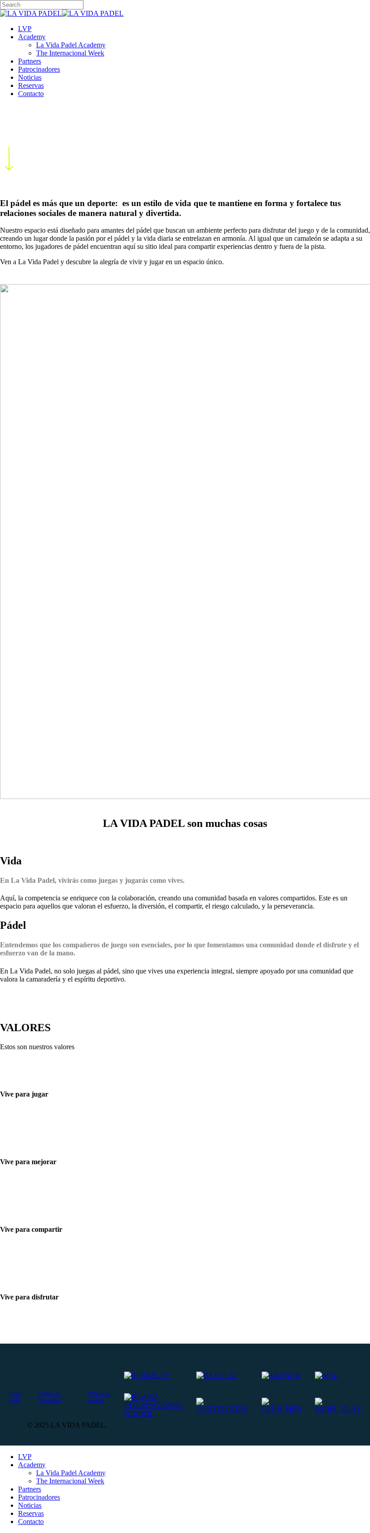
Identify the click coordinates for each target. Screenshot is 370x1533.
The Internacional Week (70, 1481)
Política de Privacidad (49, 1397)
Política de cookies (99, 1397)
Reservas (31, 1513)
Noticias (30, 1505)
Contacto (31, 1521)
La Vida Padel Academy (71, 1473)
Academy (32, 1465)
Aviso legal (15, 1397)
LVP (25, 1456)
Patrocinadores (39, 1497)
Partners (29, 1489)
